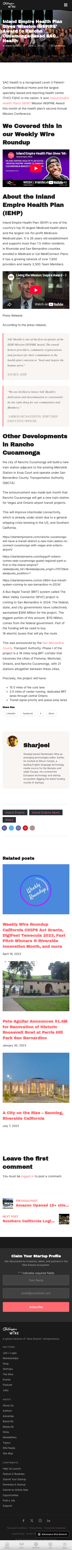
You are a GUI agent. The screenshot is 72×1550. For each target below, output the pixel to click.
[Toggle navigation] (65, 4)
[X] (11, 828)
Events (6, 1379)
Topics (6, 1442)
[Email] (32, 828)
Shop (6, 1363)
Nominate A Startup (14, 1484)
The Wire (8, 1374)
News (9, 820)
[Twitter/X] (31, 1520)
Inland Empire (15, 812)
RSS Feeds (9, 1447)
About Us (8, 1405)
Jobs (5, 1390)
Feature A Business (13, 1473)
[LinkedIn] (18, 828)
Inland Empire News (46, 812)
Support (7, 1505)
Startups (8, 1368)
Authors (7, 1410)
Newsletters (9, 1437)
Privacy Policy (35, 1528)
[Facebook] (4, 828)
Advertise (8, 1416)
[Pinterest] (25, 828)
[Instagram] (40, 1520)
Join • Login (10, 1352)
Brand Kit (8, 1421)
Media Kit (8, 1426)
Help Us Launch (12, 1468)
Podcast (7, 1384)
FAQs (6, 1431)
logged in (27, 1176)
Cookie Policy (18, 1534)
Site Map (8, 1453)
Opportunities (10, 1495)
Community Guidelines (54, 1528)
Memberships (10, 1358)
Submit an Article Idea (15, 1489)
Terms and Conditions (17, 1528)
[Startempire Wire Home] (9, 5)
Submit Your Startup (14, 1479)
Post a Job (9, 1500)
